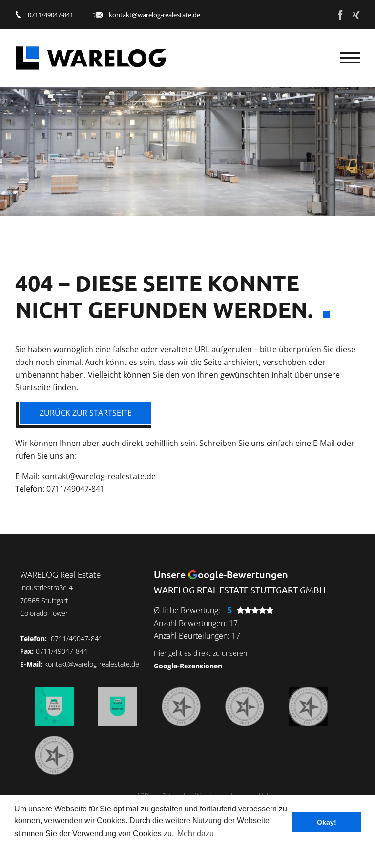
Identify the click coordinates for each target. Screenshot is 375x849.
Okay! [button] (326, 822)
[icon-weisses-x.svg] (356, 15)
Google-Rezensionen (188, 665)
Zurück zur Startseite (86, 412)
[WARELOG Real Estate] (91, 58)
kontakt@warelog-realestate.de (154, 14)
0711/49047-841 (50, 14)
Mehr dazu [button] (195, 833)
